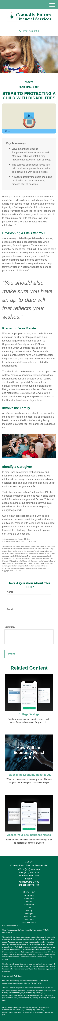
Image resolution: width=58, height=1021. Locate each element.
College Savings (29, 714)
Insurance (29, 904)
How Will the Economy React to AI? (29, 774)
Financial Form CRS (13, 925)
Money (29, 910)
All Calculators (29, 922)
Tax (29, 907)
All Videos (29, 919)
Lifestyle (29, 913)
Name (10, 591)
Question (9, 627)
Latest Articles (29, 916)
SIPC (39, 983)
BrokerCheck (7, 932)
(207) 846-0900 (31, 31)
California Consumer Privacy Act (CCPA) (23, 966)
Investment (29, 898)
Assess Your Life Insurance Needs (29, 834)
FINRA (33, 983)
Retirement (29, 895)
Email (10, 609)
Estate (29, 901)
